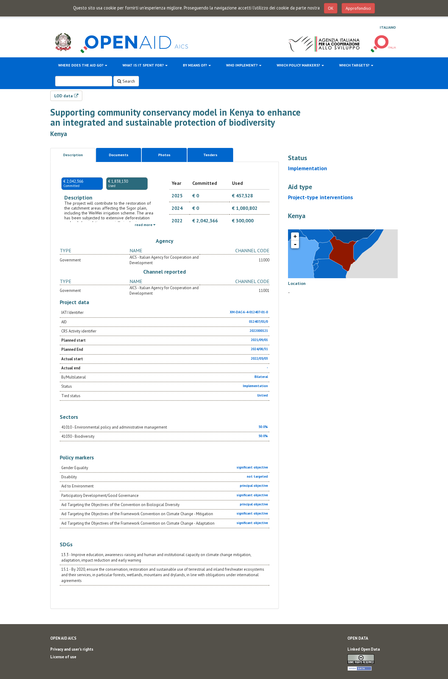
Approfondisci (358, 8)
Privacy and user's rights (71, 649)
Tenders (210, 155)
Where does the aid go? (81, 65)
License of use (63, 656)
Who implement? (242, 65)
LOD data (64, 96)
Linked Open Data (363, 649)
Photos (164, 155)
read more (144, 224)
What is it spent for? (144, 65)
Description (73, 155)
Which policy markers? (299, 65)
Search (128, 81)
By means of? (195, 65)
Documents (118, 155)
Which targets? (354, 65)
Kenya (58, 134)
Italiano (388, 27)
